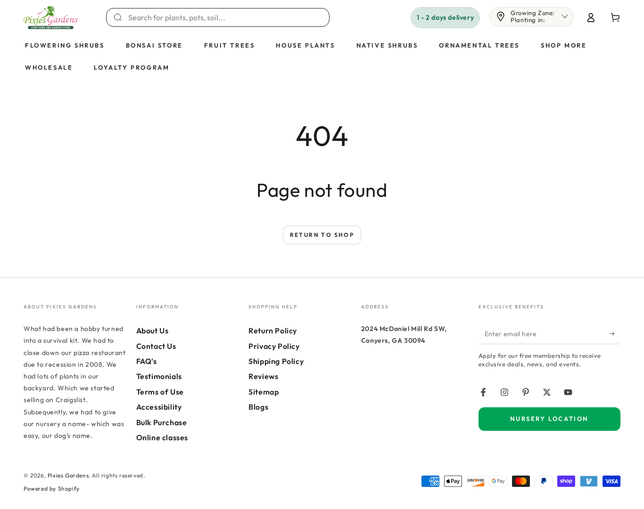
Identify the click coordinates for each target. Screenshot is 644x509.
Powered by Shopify (52, 488)
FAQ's (146, 361)
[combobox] (223, 17)
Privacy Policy (273, 346)
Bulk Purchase (161, 422)
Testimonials (159, 376)
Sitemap (263, 391)
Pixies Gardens (68, 475)
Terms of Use (160, 391)
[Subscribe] (615, 333)
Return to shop (322, 234)
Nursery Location (549, 418)
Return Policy (272, 330)
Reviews (263, 376)
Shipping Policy (276, 361)
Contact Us (156, 346)
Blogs (258, 407)
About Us (152, 330)
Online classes (162, 437)
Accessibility (159, 407)
